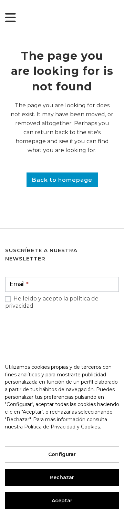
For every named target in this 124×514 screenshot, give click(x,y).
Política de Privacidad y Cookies (62, 427)
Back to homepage (62, 180)
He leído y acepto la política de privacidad (52, 302)
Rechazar (62, 477)
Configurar (62, 454)
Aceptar (62, 500)
